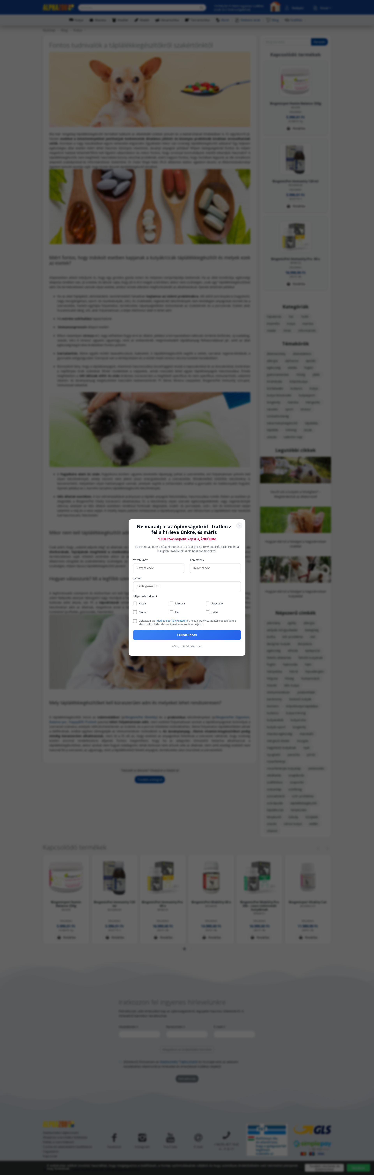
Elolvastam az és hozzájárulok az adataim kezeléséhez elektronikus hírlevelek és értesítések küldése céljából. (187, 622)
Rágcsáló (217, 603)
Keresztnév (197, 560)
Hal (177, 612)
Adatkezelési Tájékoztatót (171, 620)
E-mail (137, 578)
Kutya (142, 603)
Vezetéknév (140, 560)
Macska (180, 603)
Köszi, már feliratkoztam (187, 646)
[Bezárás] (239, 525)
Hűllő (214, 612)
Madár (143, 612)
